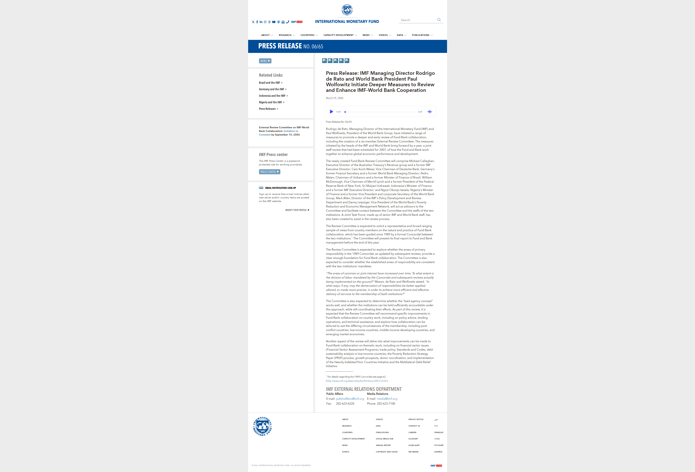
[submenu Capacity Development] (356, 35)
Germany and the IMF (271, 89)
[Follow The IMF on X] (253, 21)
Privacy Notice (416, 419)
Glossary (413, 438)
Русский (438, 445)
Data (400, 35)
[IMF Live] (436, 465)
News (366, 35)
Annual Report (383, 445)
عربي (436, 419)
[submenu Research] (294, 35)
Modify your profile (296, 210)
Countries (308, 35)
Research (285, 35)
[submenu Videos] (390, 35)
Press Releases (267, 108)
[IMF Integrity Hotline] (287, 21)
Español (438, 452)
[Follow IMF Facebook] (257, 21)
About (265, 35)
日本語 (437, 438)
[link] (324, 60)
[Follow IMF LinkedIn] (261, 21)
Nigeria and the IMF (270, 102)
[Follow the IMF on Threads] (269, 21)
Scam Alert (414, 445)
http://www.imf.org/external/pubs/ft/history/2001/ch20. (357, 381)
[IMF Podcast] (278, 21)
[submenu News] (372, 35)
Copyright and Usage (387, 452)
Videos (383, 35)
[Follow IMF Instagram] (265, 21)
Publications (420, 35)
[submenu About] (272, 35)
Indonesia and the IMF (272, 95)
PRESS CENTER (268, 171)
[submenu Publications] (431, 35)
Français (438, 432)
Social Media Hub (384, 438)
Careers (412, 432)
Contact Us (414, 426)
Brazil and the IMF (269, 82)
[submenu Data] (405, 35)
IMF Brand (413, 452)
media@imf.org (387, 398)
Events (345, 452)
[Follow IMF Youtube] (273, 21)
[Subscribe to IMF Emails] (283, 21)
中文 (436, 426)
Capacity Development (339, 35)
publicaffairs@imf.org (350, 398)
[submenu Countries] (317, 35)
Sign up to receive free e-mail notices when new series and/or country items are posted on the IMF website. (284, 198)
